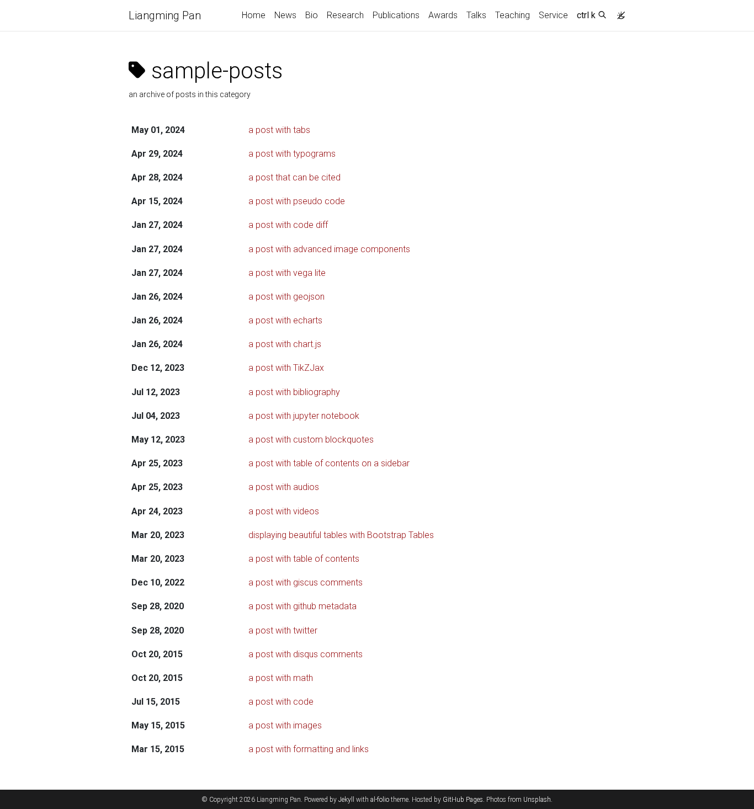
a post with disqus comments (305, 654)
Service (553, 15)
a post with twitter (282, 630)
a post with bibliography (294, 392)
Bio (311, 15)
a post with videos (283, 511)
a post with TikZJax (286, 368)
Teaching (512, 15)
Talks (476, 15)
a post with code (281, 701)
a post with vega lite (287, 273)
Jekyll (346, 799)
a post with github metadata (302, 606)
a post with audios (283, 487)
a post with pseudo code (296, 201)
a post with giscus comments (305, 582)
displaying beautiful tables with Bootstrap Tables (341, 535)
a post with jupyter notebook (303, 416)
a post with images (285, 725)
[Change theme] (618, 12)
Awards (443, 15)
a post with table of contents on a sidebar (329, 463)
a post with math (280, 678)
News (285, 15)
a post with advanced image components (329, 249)
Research (345, 15)
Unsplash (537, 799)
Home (254, 15)
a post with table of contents (303, 558)
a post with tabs (279, 130)
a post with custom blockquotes (311, 439)
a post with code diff (288, 225)
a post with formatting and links (308, 749)
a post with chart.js (284, 344)
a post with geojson (286, 296)
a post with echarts (285, 320)
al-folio (379, 799)
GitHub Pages (463, 799)
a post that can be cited (294, 177)
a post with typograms (292, 153)
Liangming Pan (165, 15)
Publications (396, 15)
